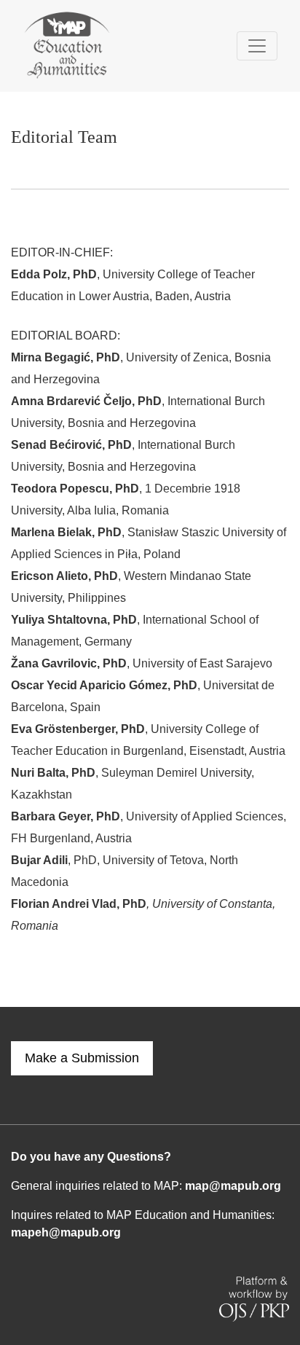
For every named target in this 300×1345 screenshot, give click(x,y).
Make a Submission (82, 1058)
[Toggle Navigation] (257, 45)
